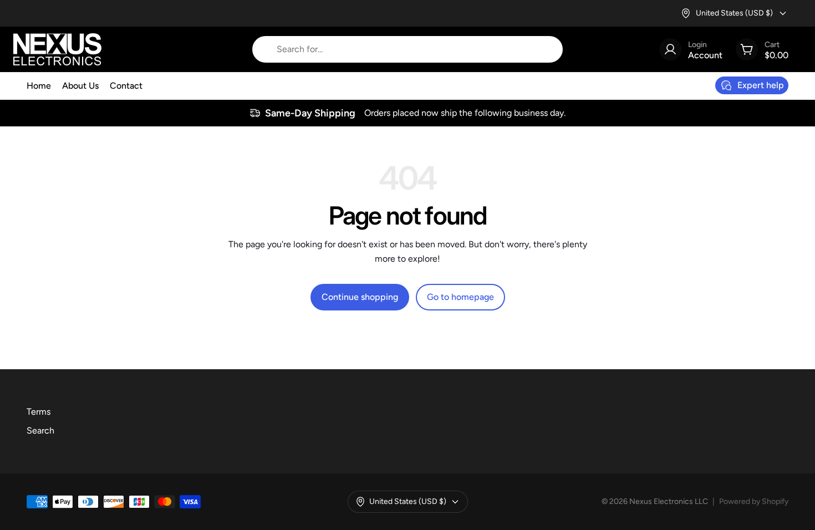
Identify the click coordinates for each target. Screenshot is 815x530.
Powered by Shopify (753, 501)
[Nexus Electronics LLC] (57, 49)
